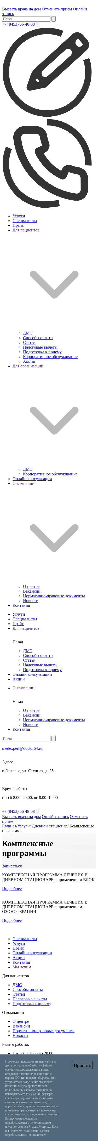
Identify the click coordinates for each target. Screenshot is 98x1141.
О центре (31, 586)
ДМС (27, 333)
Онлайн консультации (32, 478)
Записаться (12, 866)
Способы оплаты (38, 338)
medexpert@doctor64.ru (22, 748)
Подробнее (12, 888)
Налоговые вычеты (40, 347)
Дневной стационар (49, 826)
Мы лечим (22, 967)
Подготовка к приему (42, 352)
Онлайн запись (55, 816)
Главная (9, 826)
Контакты (21, 605)
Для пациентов (27, 628)
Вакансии (32, 591)
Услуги (19, 216)
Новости (30, 600)
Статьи (29, 342)
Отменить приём (57, 9)
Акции (29, 361)
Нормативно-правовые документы (54, 596)
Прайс (18, 225)
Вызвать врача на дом (21, 9)
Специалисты (25, 220)
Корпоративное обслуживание (50, 356)
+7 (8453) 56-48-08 (18, 24)
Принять (82, 1065)
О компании (24, 688)
